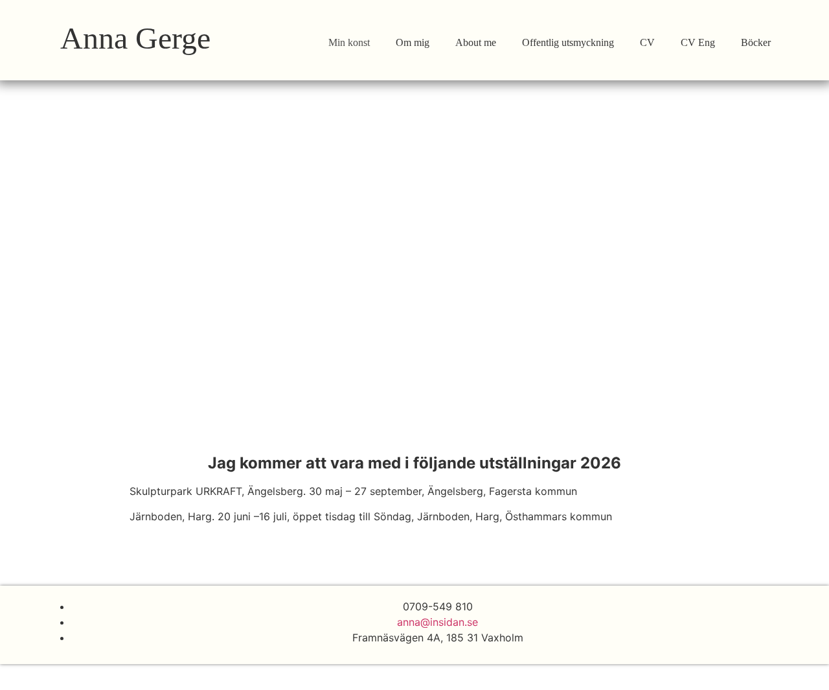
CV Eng (698, 42)
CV (647, 42)
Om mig (412, 42)
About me (475, 42)
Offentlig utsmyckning (568, 42)
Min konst (349, 42)
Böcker (756, 42)
